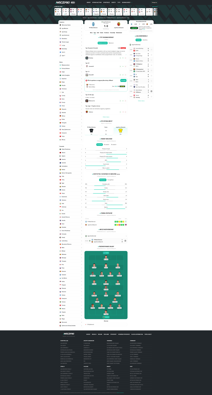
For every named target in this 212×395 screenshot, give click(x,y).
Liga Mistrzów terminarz (136, 343)
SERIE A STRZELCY (64, 382)
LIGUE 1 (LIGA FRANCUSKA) (65, 361)
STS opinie (109, 369)
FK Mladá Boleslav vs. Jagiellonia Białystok (116, 18)
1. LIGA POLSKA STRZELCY (65, 389)
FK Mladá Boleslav (91, 221)
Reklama (100, 334)
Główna (84, 18)
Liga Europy (63, 345)
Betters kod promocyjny (113, 387)
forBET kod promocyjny (112, 375)
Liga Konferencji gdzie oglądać (114, 359)
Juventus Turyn (87, 363)
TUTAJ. (144, 29)
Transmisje (112, 33)
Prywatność (113, 334)
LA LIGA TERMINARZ (134, 354)
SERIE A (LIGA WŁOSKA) (65, 356)
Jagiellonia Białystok (92, 225)
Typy (119, 2)
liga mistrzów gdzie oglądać (90, 389)
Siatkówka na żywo (88, 369)
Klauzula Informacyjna (137, 334)
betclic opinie (133, 375)
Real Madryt (87, 345)
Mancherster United (88, 350)
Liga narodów (63, 363)
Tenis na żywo (87, 373)
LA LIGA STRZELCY (64, 380)
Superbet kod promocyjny (136, 378)
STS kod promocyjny (135, 369)
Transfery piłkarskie (89, 384)
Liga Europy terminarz (135, 345)
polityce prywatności (120, 392)
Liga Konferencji (101, 18)
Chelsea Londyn (87, 356)
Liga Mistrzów (63, 343)
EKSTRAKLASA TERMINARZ (135, 350)
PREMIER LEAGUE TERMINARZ (136, 352)
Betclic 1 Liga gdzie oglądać (113, 356)
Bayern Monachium (88, 352)
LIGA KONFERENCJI (64, 347)
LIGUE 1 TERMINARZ (134, 361)
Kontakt (88, 334)
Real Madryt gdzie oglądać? (113, 378)
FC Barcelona (87, 343)
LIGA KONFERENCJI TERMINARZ (136, 347)
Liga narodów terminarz (136, 363)
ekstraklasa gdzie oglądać (113, 350)
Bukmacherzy (126, 2)
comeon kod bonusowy (135, 389)
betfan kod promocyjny (135, 380)
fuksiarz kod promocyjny (113, 382)
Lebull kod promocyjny (135, 387)
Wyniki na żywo (97, 2)
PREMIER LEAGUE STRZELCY (66, 378)
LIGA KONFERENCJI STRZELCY (66, 373)
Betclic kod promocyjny (136, 373)
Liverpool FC (87, 347)
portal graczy (148, 334)
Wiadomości (119, 33)
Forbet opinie (110, 380)
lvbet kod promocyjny (135, 382)
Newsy (89, 2)
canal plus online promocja (113, 352)
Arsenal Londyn (87, 354)
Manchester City (87, 359)
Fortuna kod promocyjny (136, 371)
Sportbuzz (106, 2)
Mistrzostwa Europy (88, 387)
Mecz (91, 33)
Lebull (108, 384)
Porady (85, 380)
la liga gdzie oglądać (112, 345)
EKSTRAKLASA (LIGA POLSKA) (66, 350)
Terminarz (106, 33)
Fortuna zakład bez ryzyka (136, 384)
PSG (84, 361)
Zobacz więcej (141, 101)
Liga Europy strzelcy (65, 371)
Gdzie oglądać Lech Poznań (113, 363)
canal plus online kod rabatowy (114, 354)
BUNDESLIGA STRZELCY (65, 384)
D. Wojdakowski (90, 324)
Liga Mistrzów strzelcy (65, 369)
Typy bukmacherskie (92, 18)
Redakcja (94, 334)
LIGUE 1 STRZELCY (64, 387)
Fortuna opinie (110, 371)
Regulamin (106, 334)
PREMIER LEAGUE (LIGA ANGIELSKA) (67, 352)
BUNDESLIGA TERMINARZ (135, 359)
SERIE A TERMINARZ (134, 356)
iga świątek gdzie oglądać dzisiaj (114, 347)
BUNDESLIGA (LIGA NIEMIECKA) (66, 359)
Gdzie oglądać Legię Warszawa (114, 361)
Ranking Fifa (86, 378)
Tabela (101, 33)
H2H (98, 33)
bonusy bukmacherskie (112, 389)
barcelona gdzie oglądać (113, 343)
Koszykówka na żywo (89, 375)
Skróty (113, 2)
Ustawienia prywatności (124, 334)
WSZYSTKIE (155, 6)
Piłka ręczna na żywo (89, 371)
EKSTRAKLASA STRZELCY (65, 375)
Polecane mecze (87, 382)
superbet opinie (110, 373)
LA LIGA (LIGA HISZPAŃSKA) (65, 354)
